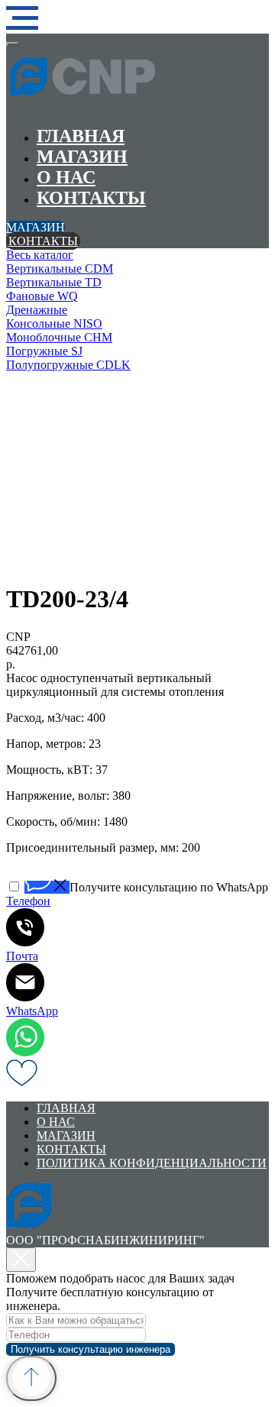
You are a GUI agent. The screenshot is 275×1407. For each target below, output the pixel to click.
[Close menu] (12, 44)
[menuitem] (137, 255)
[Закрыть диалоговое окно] (21, 1259)
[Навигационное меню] (22, 18)
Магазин (82, 157)
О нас (66, 177)
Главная (81, 136)
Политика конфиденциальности (152, 1162)
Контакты (91, 198)
